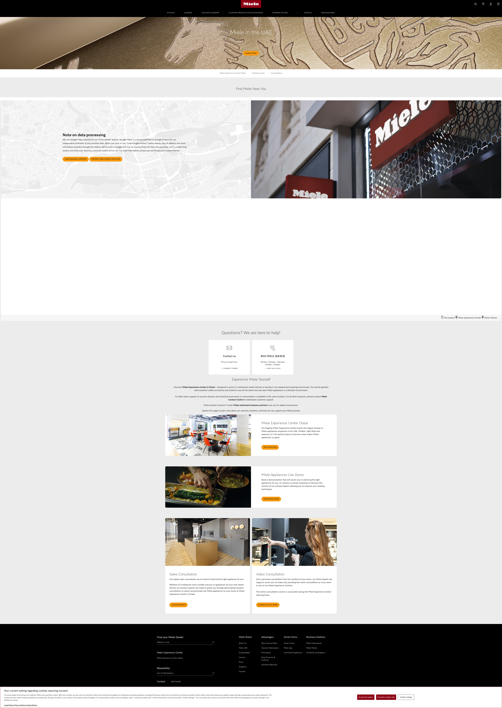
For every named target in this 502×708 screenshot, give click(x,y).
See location (270, 447)
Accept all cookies (366, 697)
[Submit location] (213, 642)
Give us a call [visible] (274, 368)
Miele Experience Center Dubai (233, 73)
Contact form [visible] (230, 368)
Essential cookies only (386, 697)
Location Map (178, 605)
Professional (328, 13)
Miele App (288, 648)
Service (308, 13)
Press (241, 662)
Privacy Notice (20, 705)
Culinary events (258, 73)
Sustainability (244, 653)
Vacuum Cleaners (210, 13)
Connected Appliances (293, 653)
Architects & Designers (315, 653)
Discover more (271, 499)
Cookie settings (406, 697)
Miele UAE (243, 648)
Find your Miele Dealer (170, 637)
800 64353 (176, 682)
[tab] (251, 92)
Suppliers (243, 667)
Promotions (266, 653)
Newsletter (163, 668)
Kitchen (171, 13)
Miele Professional (313, 643)
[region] (251, 697)
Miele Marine (311, 648)
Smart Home (289, 643)
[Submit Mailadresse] (213, 673)
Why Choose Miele (269, 643)
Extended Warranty (269, 665)
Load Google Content (76, 159)
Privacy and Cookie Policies (106, 159)
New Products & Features (268, 659)
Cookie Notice (31, 705)
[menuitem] (172, 12)
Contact (242, 671)
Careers (242, 657)
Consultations (276, 73)
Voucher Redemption (270, 648)
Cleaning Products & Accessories (246, 13)
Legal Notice (9, 705)
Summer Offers (280, 13)
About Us (243, 643)
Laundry (188, 13)
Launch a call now (267, 605)
